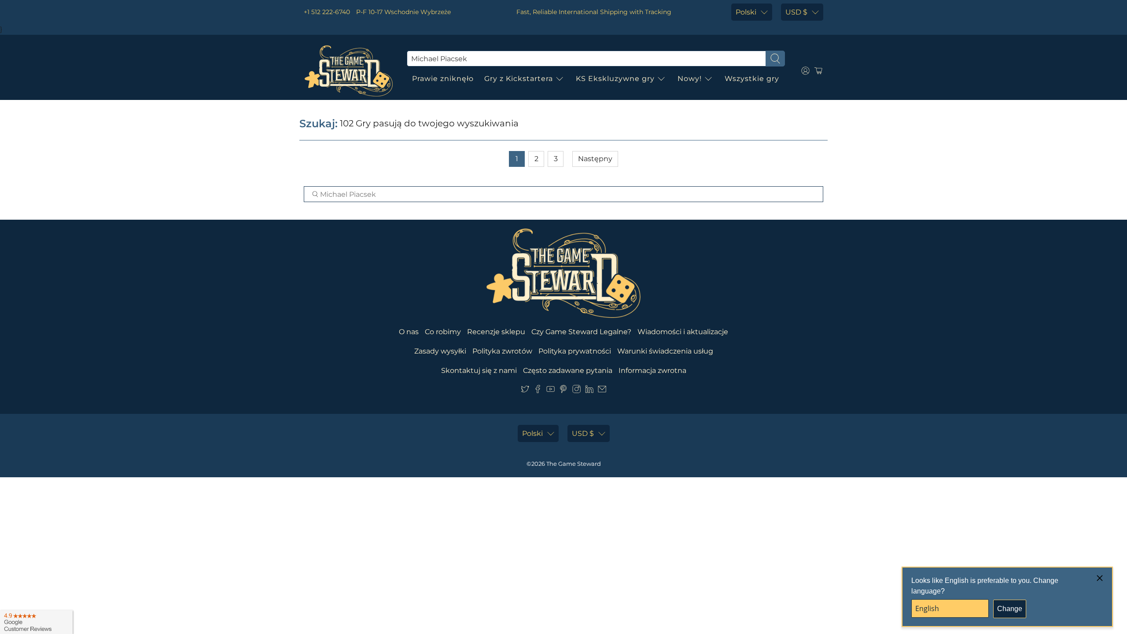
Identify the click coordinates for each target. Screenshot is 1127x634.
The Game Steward (573, 463)
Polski (746, 12)
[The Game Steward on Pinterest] (563, 391)
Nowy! (690, 78)
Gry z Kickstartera (518, 78)
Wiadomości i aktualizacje (682, 332)
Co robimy (443, 332)
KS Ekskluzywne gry (615, 78)
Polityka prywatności (574, 351)
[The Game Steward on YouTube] (550, 391)
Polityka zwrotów (502, 351)
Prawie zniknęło (443, 78)
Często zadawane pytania (567, 370)
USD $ (796, 12)
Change (1009, 608)
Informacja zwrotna (652, 370)
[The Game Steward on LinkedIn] (589, 391)
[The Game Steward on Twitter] (525, 391)
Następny (595, 159)
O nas (409, 332)
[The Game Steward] (349, 70)
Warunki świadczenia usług (665, 351)
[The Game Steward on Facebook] (538, 391)
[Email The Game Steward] (602, 391)
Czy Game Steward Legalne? (581, 332)
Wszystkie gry (752, 78)
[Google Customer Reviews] (36, 622)
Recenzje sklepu (496, 332)
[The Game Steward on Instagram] (576, 391)
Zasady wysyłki (440, 351)
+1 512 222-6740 (327, 12)
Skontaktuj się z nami (479, 370)
